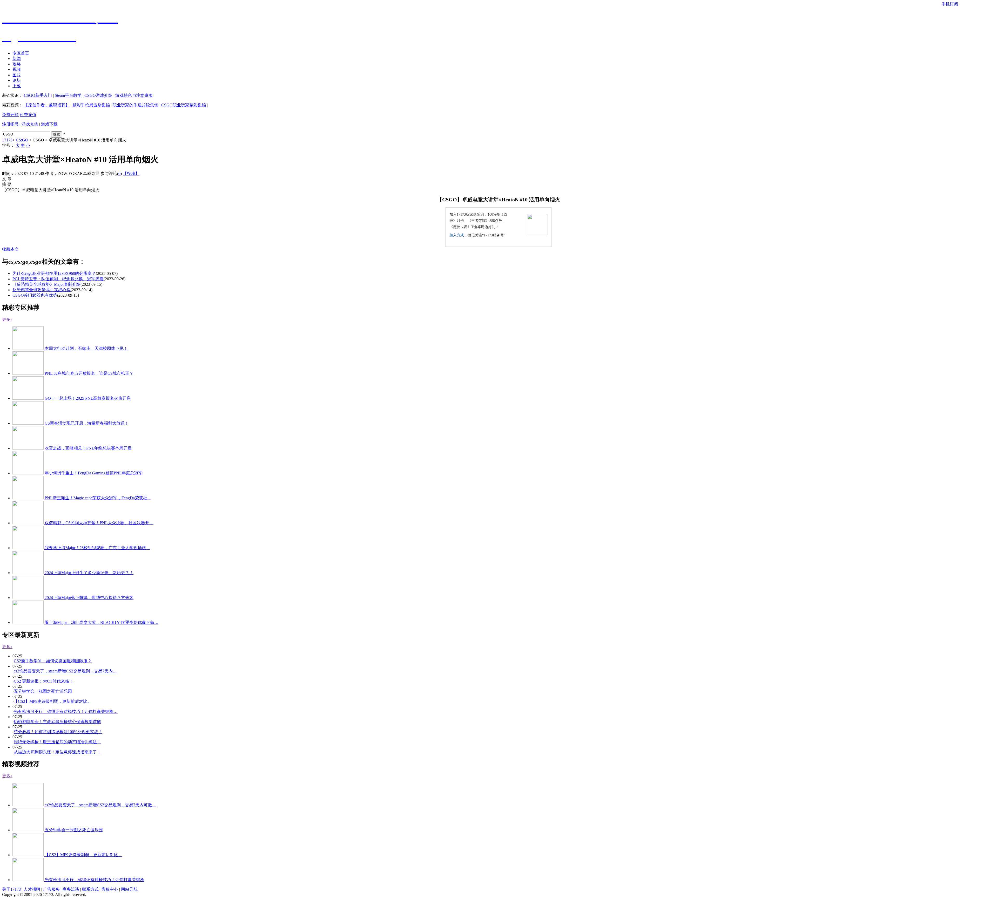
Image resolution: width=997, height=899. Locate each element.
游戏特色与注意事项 (134, 95)
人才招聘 (32, 889)
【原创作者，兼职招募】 (47, 105)
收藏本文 (10, 249)
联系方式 (90, 889)
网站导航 (129, 889)
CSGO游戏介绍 (98, 95)
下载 (16, 86)
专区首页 (20, 53)
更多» (7, 319)
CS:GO (22, 140)
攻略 (16, 64)
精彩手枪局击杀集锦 (91, 105)
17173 (7, 140)
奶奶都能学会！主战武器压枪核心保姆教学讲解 (57, 721)
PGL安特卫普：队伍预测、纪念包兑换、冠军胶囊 (58, 279)
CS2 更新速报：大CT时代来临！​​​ (43, 681)
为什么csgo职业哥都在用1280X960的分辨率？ (54, 273)
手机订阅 (949, 4)
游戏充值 (30, 124)
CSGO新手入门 (38, 95)
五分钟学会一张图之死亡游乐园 (43, 691)
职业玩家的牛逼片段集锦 (135, 105)
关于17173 (11, 889)
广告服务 (51, 889)
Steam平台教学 (68, 95)
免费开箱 (10, 114)
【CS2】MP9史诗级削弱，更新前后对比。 (52, 701)
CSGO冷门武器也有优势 (34, 295)
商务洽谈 (71, 889)
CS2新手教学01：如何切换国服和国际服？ (53, 661)
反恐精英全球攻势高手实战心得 (41, 290)
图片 (16, 75)
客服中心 (110, 889)
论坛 (16, 80)
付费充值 (28, 114)
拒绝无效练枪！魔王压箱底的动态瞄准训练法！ (57, 742)
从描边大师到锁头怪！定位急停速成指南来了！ (57, 752)
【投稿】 (131, 173)
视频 (16, 69)
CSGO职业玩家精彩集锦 (183, 105)
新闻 (16, 58)
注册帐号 (10, 124)
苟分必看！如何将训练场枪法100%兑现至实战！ (58, 732)
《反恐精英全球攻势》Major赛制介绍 (46, 284)
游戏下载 (49, 124)
